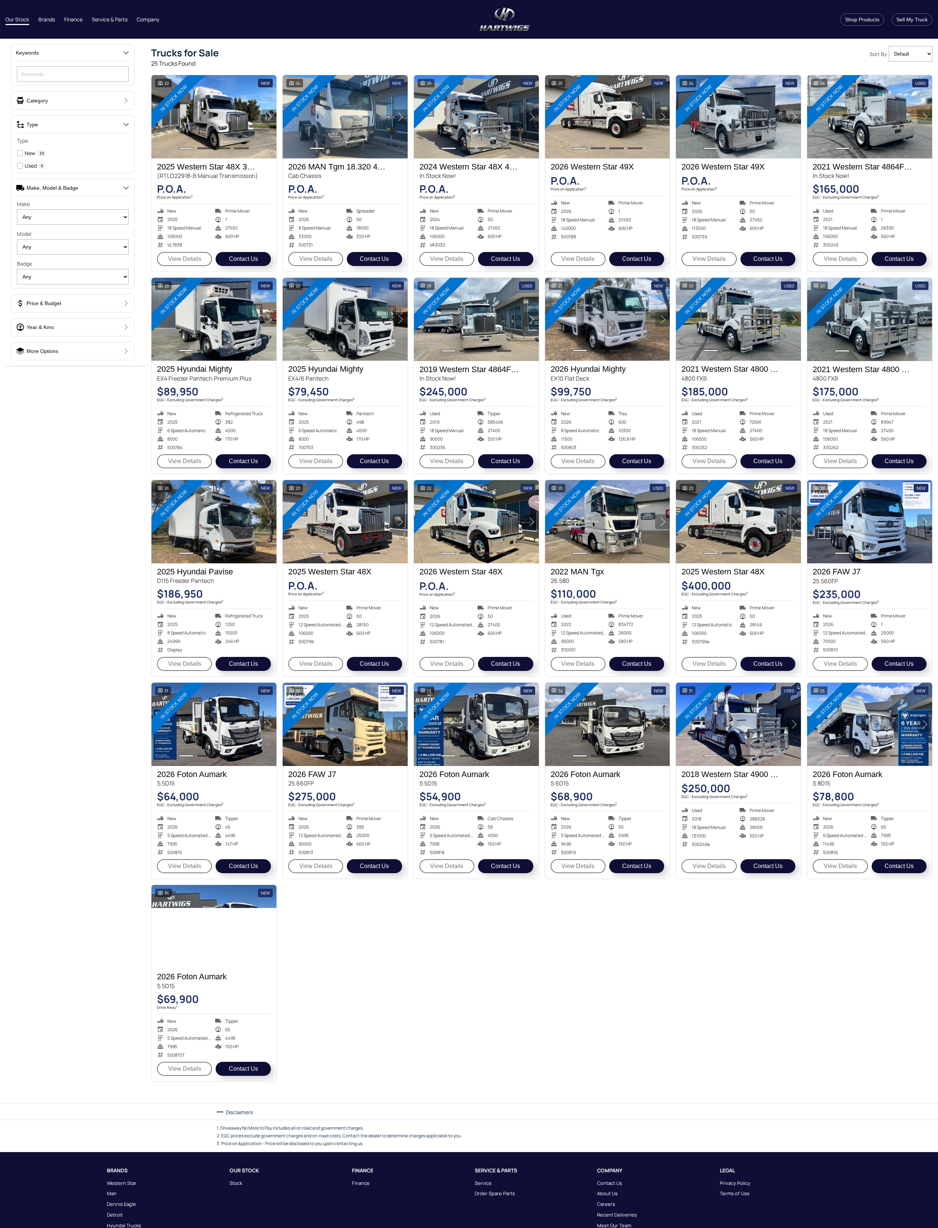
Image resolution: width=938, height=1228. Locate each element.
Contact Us (243, 259)
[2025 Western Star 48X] (345, 521)
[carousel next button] (269, 116)
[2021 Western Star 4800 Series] (738, 319)
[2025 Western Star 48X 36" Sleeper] (213, 116)
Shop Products (862, 19)
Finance (73, 19)
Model (24, 233)
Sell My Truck (912, 19)
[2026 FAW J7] (869, 521)
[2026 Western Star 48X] (476, 521)
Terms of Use (735, 1193)
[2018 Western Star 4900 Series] (738, 724)
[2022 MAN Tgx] (607, 521)
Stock (236, 1183)
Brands (46, 19)
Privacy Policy (735, 1183)
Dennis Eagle (121, 1204)
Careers (606, 1204)
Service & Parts (110, 19)
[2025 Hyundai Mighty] (213, 319)
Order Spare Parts (495, 1193)
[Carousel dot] (186, 148)
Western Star (121, 1183)
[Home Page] (504, 20)
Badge (24, 263)
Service (483, 1183)
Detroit (115, 1214)
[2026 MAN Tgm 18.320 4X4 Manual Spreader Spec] (345, 116)
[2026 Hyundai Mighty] (607, 319)
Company (148, 19)
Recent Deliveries (617, 1214)
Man (111, 1193)
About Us (607, 1193)
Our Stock (17, 19)
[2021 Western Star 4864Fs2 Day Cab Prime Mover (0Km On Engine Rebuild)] (869, 116)
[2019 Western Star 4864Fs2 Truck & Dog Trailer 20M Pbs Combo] (476, 319)
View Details (184, 259)
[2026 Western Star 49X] (607, 116)
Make (23, 203)
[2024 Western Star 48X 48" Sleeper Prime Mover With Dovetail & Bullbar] (476, 116)
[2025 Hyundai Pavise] (213, 521)
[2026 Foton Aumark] (213, 724)
